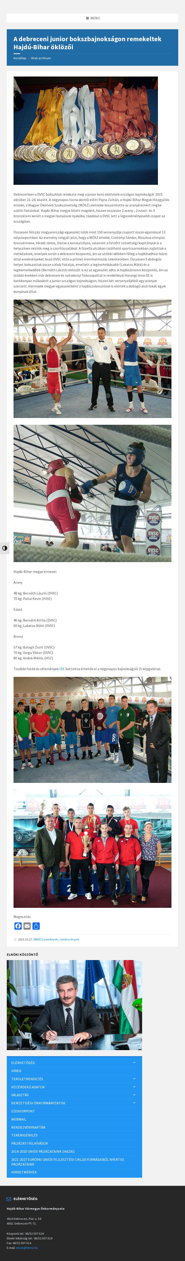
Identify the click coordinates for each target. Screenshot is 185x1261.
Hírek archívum (41, 58)
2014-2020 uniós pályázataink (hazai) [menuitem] (42, 1151)
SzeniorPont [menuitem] (23, 1111)
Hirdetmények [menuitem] (24, 1172)
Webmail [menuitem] (18, 1119)
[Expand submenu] (134, 1062)
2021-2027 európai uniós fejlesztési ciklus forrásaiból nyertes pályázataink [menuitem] (67, 1161)
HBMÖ (37, 939)
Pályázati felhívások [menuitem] (29, 1143)
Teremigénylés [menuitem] (24, 1135)
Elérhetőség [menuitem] (23, 1062)
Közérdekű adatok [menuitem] (28, 1087)
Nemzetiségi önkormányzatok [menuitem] (38, 1103)
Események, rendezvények (60, 939)
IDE (62, 669)
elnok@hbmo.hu (27, 1248)
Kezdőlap (20, 58)
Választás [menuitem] (20, 1095)
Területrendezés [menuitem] (27, 1079)
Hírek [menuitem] (16, 1071)
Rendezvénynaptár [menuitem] (28, 1127)
